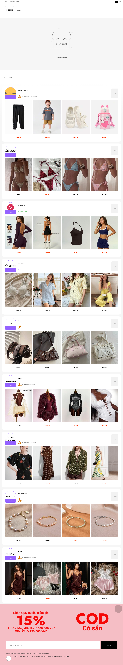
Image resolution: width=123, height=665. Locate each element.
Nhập (115, 93)
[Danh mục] (6, 1)
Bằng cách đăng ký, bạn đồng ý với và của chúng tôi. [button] (27, 653)
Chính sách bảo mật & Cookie (26, 653)
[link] (9, 10)
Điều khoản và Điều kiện (38, 653)
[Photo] (10, 93)
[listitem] (61, 114)
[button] (3, 1)
